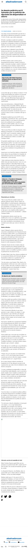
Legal (6, 542)
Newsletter (22, 542)
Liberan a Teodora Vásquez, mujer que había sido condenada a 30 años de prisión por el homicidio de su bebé (13, 181)
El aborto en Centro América (12, 276)
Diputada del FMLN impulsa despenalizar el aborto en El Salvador (12, 79)
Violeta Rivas (7, 31)
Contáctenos (13, 542)
